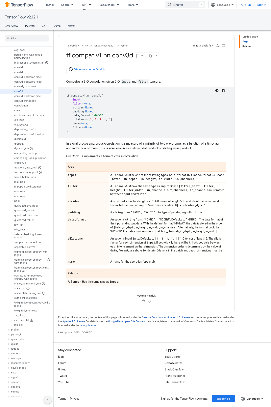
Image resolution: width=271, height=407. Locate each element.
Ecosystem (106, 5)
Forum (62, 363)
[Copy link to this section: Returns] (82, 273)
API (84, 5)
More (131, 5)
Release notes (174, 363)
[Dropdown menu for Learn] (73, 5)
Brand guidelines (175, 375)
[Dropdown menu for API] (91, 5)
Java (57, 25)
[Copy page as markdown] (150, 55)
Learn (65, 5)
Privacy (74, 398)
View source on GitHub (89, 69)
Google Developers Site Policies (126, 321)
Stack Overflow (174, 369)
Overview (11, 25)
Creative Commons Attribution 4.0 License (166, 317)
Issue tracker (173, 356)
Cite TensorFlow (175, 382)
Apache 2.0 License (73, 321)
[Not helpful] (223, 46)
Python (30, 25)
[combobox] (185, 4)
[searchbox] (27, 38)
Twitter (62, 375)
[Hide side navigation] (48, 400)
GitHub (246, 5)
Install (50, 5)
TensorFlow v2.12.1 (21, 17)
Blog (61, 356)
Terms (62, 398)
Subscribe (223, 398)
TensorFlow (73, 45)
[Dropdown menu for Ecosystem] (119, 5)
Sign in (261, 4)
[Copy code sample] (223, 90)
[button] (26, 320)
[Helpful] (217, 46)
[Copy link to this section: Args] (78, 167)
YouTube (63, 382)
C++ (44, 25)
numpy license (88, 325)
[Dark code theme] (217, 90)
